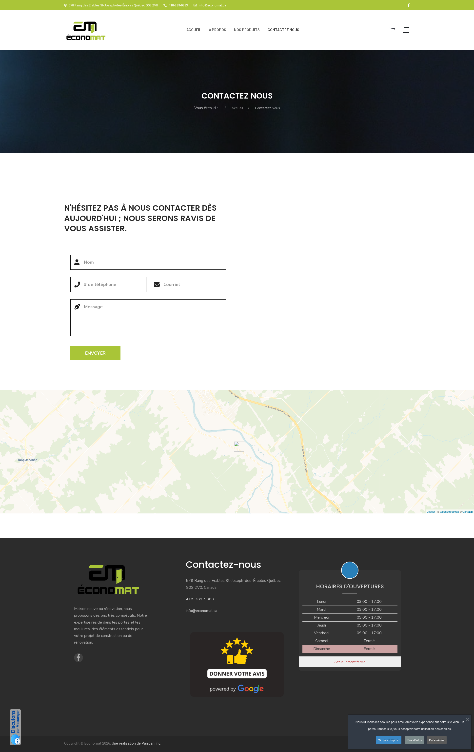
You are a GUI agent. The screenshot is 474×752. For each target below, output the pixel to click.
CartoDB (467, 511)
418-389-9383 (178, 5)
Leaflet (431, 511)
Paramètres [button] (437, 740)
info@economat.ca (212, 5)
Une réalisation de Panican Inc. (136, 743)
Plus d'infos (414, 740)
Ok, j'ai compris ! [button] (388, 740)
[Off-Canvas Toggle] (405, 30)
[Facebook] (409, 5)
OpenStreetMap (449, 511)
